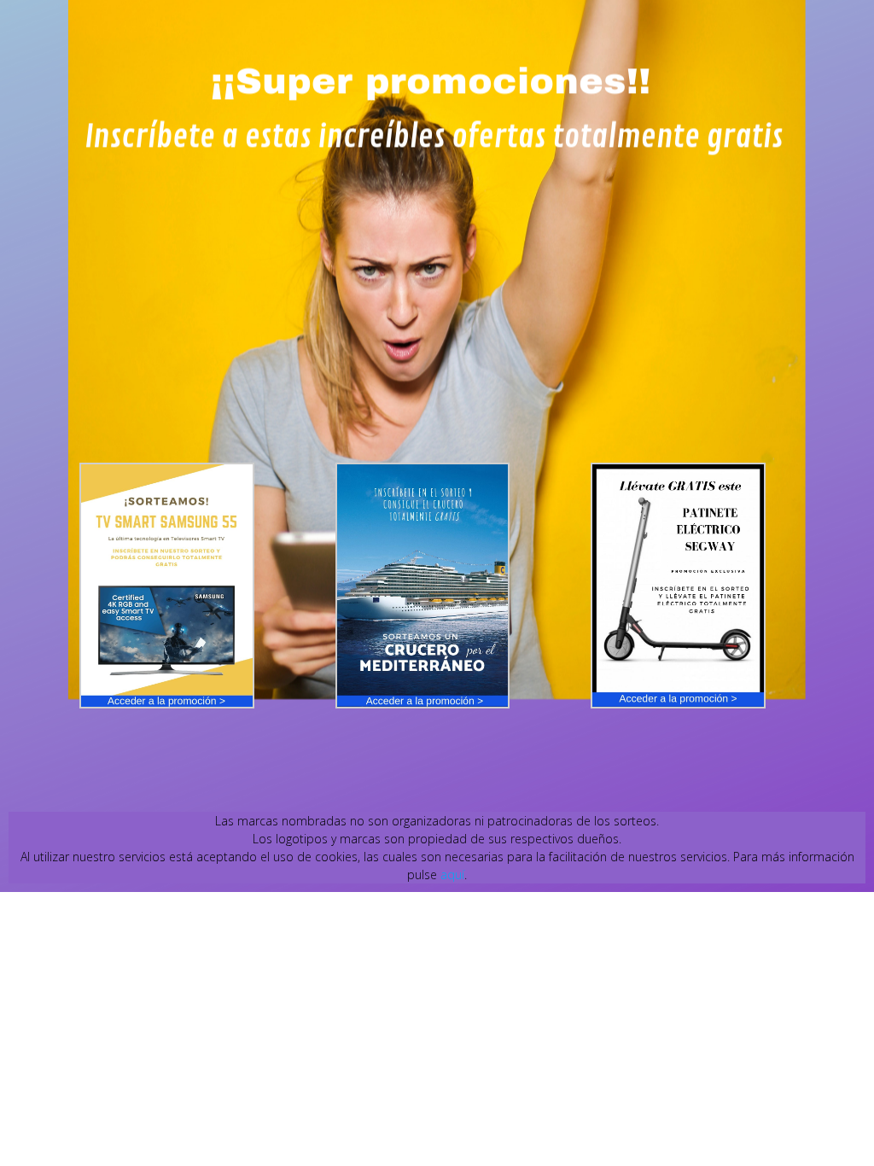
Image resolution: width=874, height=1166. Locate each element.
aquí (452, 874)
